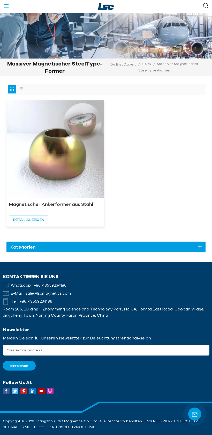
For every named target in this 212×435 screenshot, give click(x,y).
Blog (39, 427)
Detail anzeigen (28, 220)
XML (26, 427)
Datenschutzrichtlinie (72, 427)
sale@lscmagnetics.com (48, 293)
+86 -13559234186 (50, 285)
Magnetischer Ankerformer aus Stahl (51, 204)
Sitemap (10, 427)
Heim (146, 64)
